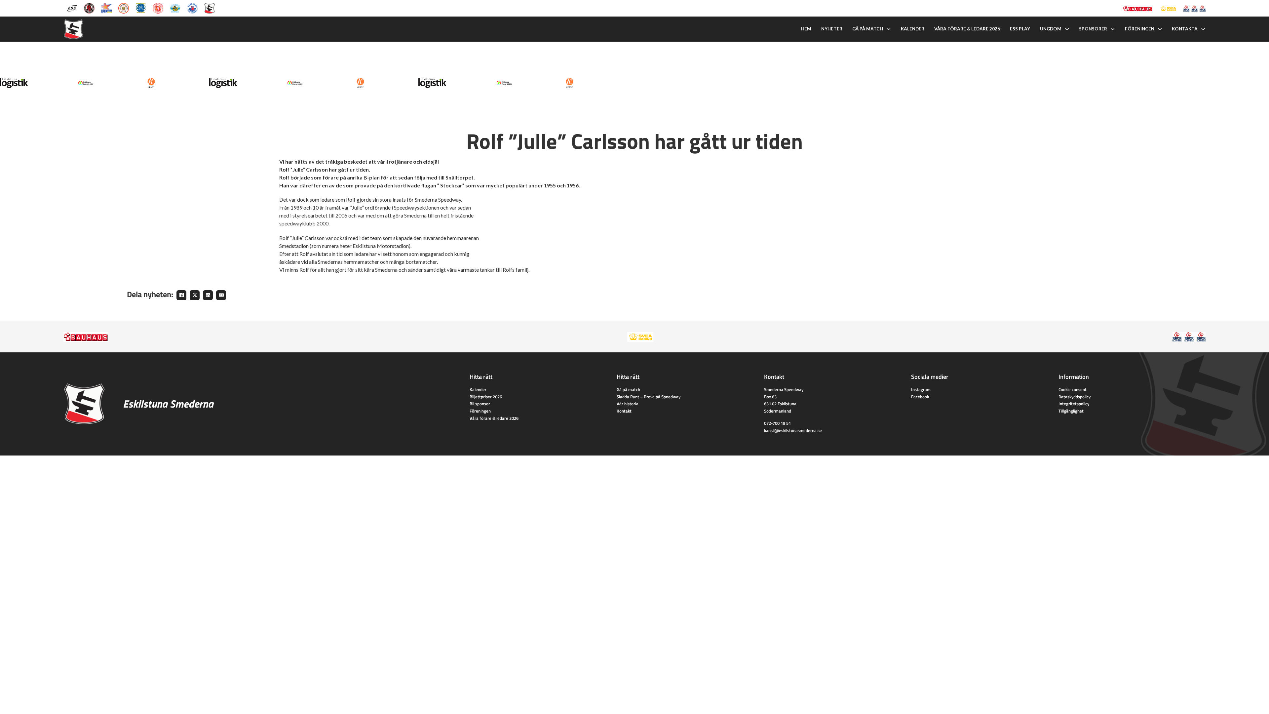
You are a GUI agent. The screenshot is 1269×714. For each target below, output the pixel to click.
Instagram (921, 389)
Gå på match (867, 28)
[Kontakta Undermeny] (1203, 29)
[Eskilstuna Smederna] (209, 8)
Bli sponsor (480, 403)
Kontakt (624, 411)
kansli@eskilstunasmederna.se (793, 430)
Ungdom (1050, 28)
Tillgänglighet (1071, 411)
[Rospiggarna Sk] (158, 8)
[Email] (221, 295)
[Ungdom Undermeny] (1067, 29)
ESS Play (1020, 28)
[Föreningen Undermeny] (1160, 29)
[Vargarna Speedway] (192, 8)
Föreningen (1139, 28)
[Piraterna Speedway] (140, 8)
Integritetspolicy (1073, 403)
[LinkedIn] (208, 295)
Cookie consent (1072, 389)
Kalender (912, 28)
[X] (195, 295)
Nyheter (831, 28)
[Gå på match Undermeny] (888, 29)
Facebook (920, 396)
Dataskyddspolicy (1074, 396)
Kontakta (1185, 28)
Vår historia (627, 403)
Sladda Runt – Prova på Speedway (648, 396)
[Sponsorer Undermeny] (1112, 29)
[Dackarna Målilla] (106, 8)
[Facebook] (181, 295)
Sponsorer (1093, 28)
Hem (806, 28)
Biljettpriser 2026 (486, 396)
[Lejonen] (123, 8)
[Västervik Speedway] (175, 8)
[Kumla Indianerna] (89, 8)
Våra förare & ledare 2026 (967, 28)
